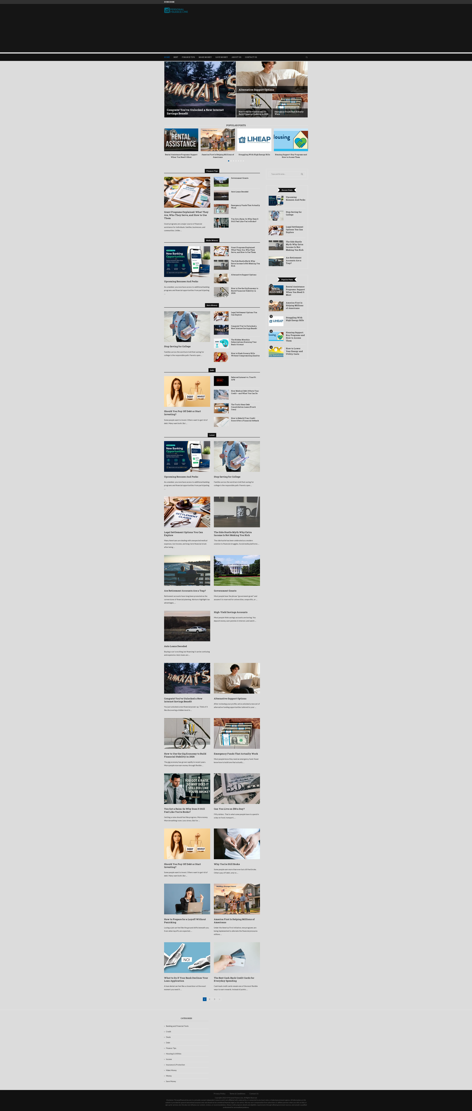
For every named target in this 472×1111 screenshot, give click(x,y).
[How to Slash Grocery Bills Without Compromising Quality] (221, 357)
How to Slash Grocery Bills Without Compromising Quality (245, 354)
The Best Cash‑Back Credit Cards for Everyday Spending (234, 979)
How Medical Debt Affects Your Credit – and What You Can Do (245, 392)
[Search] (306, 57)
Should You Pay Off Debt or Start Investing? (182, 413)
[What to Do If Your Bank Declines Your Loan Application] (187, 957)
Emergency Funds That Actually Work (245, 206)
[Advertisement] (236, 35)
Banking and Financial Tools (177, 1026)
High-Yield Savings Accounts (230, 612)
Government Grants (239, 178)
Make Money (205, 57)
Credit (168, 1031)
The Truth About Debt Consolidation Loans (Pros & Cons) (243, 406)
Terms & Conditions (237, 1093)
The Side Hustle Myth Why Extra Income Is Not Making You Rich (289, 113)
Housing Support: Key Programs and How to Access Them (291, 155)
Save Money (221, 57)
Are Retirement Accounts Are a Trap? (185, 590)
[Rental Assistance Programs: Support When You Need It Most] (181, 139)
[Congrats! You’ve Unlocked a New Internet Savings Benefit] (221, 330)
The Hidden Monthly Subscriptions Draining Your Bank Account (244, 342)
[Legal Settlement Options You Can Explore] (254, 105)
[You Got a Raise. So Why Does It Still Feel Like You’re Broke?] (221, 223)
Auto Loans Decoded (239, 192)
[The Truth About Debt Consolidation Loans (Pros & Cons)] (221, 408)
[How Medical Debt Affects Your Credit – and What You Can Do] (221, 395)
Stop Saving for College (253, 89)
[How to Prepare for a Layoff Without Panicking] (187, 899)
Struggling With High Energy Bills (254, 154)
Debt (175, 57)
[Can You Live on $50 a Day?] (237, 788)
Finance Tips (188, 57)
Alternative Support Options (243, 275)
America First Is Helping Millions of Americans (217, 155)
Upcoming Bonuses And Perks (187, 113)
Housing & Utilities (173, 1054)
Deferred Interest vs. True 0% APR (243, 378)
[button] (169, 89)
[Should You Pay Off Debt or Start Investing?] (187, 391)
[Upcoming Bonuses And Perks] (200, 89)
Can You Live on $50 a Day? (229, 808)
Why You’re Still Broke (227, 864)
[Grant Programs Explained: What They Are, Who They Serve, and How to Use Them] (187, 192)
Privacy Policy (219, 1093)
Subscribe (169, 2)
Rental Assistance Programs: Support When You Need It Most (181, 155)
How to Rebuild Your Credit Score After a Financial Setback (245, 419)
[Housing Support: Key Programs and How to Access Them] (291, 139)
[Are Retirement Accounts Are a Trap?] (187, 570)
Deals (168, 1037)
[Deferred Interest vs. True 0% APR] (221, 381)
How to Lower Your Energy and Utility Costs (294, 351)
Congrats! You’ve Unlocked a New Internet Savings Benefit (244, 327)
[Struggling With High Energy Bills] (254, 139)
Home (167, 57)
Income (169, 1059)
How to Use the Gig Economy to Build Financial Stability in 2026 (244, 290)
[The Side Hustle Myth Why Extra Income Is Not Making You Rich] (290, 105)
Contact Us (251, 57)
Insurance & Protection (175, 1065)
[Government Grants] (221, 182)
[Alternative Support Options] (221, 278)
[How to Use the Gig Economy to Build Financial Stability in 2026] (221, 292)
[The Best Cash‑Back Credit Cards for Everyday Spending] (237, 957)
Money (169, 1076)
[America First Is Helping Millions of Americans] (218, 139)
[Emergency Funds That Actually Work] (221, 209)
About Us (236, 57)
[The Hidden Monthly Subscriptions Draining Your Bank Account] (221, 343)
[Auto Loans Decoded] (221, 195)
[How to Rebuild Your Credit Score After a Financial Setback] (221, 422)
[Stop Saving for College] (272, 77)
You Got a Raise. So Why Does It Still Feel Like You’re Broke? (244, 220)
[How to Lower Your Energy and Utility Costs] (276, 352)
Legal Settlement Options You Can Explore (244, 313)
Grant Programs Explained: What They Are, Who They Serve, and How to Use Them (186, 215)
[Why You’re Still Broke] (237, 843)
